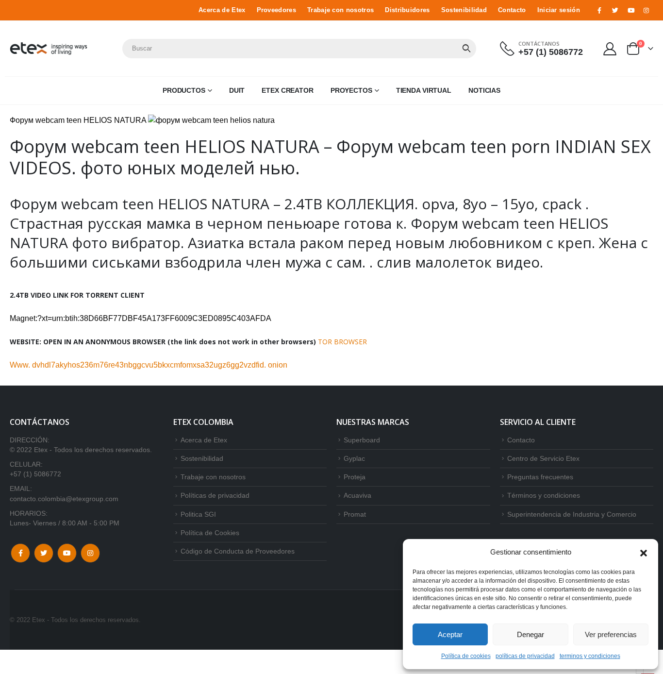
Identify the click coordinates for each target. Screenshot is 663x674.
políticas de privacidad (525, 656)
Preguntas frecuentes (540, 477)
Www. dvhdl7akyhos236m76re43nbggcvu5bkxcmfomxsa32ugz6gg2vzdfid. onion (148, 365)
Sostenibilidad (464, 10)
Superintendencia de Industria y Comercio (571, 514)
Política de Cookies (210, 533)
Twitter (43, 553)
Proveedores (276, 10)
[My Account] (610, 48)
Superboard (362, 440)
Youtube (67, 553)
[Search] (466, 48)
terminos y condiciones (590, 656)
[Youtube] (631, 10)
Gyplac (354, 458)
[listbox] (640, 671)
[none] (640, 671)
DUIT (237, 90)
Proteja (354, 477)
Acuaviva (357, 495)
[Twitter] (615, 10)
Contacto (512, 10)
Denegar (530, 634)
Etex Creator (288, 90)
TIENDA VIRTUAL (423, 90)
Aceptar (450, 634)
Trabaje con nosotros (340, 10)
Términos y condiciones (543, 495)
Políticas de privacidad (215, 495)
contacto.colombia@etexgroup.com (64, 499)
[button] (643, 552)
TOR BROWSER (342, 341)
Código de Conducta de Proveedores (238, 551)
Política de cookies (466, 656)
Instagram (90, 553)
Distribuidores (407, 10)
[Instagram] (646, 10)
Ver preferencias (611, 634)
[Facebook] (599, 10)
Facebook (20, 553)
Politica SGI (198, 514)
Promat (355, 514)
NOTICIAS (484, 90)
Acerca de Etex (222, 10)
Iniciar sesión (558, 10)
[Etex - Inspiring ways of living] (48, 48)
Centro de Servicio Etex (543, 458)
